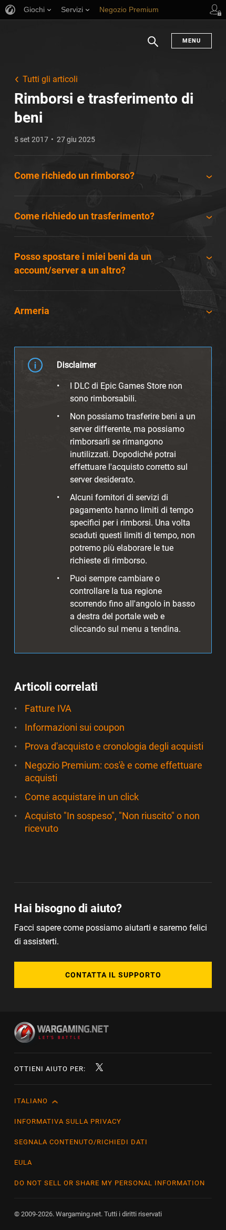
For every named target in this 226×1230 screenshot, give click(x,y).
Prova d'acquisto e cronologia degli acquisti (114, 746)
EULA (23, 1162)
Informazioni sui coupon (75, 727)
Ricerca (153, 47)
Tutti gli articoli (50, 79)
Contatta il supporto (113, 975)
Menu (191, 40)
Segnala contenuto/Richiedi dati (81, 1142)
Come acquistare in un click (82, 796)
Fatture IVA (48, 708)
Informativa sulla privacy (67, 1121)
